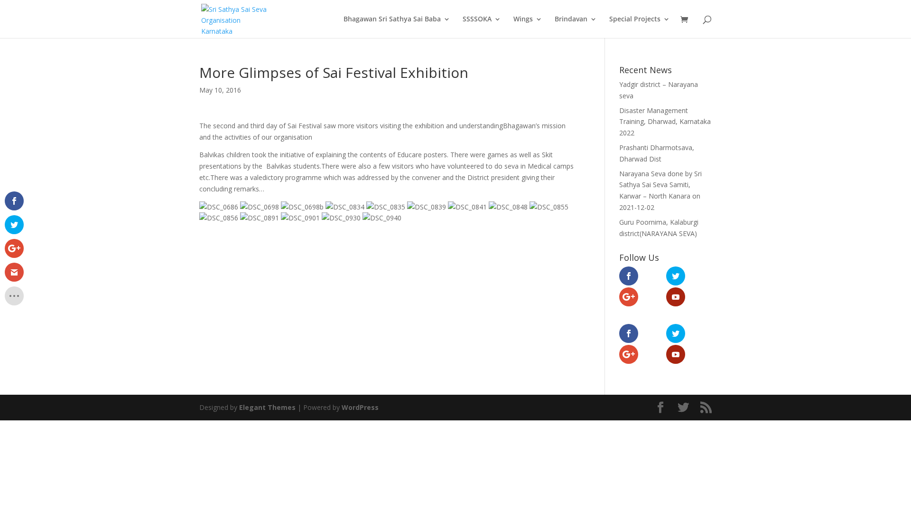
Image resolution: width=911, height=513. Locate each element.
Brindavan (571, 19)
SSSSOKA (477, 19)
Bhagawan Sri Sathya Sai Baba (392, 19)
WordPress (360, 407)
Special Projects (634, 19)
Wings (523, 19)
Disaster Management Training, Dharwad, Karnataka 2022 (665, 122)
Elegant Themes (267, 407)
